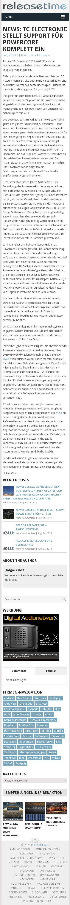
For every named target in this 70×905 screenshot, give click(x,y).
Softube (46, 730)
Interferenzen (24, 875)
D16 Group (25, 703)
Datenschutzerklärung (26, 857)
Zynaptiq (21, 763)
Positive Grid (26, 725)
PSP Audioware (13, 730)
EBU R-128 (60, 862)
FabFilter (46, 709)
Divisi (28, 862)
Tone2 (52, 752)
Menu (9, 16)
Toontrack (10, 757)
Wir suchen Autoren (37, 900)
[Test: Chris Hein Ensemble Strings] (56, 808)
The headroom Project (32, 752)
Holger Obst (9, 55)
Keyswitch (27, 879)
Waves (56, 757)
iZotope (37, 714)
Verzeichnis (58, 896)
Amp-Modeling (20, 849)
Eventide (33, 709)
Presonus (42, 725)
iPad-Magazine (50, 875)
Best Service (24, 698)
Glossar (57, 866)
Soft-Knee (59, 892)
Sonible (58, 730)
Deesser (13, 862)
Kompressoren (21, 883)
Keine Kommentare (41, 55)
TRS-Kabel (15, 896)
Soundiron (10, 741)
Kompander (47, 879)
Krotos (49, 714)
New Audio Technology (42, 719)
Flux (57, 709)
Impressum (47, 870)
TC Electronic (43, 747)
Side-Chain (39, 892)
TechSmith (10, 752)
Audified (9, 698)
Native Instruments (15, 719)
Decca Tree (56, 857)
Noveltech (9, 725)
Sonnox (27, 736)
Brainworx (40, 698)
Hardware (27, 870)
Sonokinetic (41, 736)
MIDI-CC (16, 887)
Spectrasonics (44, 741)
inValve (7, 358)
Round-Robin (18, 892)
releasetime (39, 844)
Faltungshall (21, 866)
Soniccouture (11, 736)
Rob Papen (31, 730)
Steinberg (9, 747)
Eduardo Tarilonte (14, 709)
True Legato (35, 896)
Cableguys (55, 698)
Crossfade (47, 853)
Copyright (27, 853)
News (24, 55)
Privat (31, 887)
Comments (19, 670)
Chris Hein (10, 703)
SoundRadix (26, 741)
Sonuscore (58, 736)
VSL (46, 757)
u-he (21, 757)
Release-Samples (52, 887)
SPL (58, 741)
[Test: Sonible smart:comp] (35, 811)
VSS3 (59, 412)
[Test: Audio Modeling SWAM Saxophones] (13, 811)
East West (41, 703)
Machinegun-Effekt (50, 883)
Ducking (43, 862)
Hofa (7, 714)
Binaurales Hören (47, 849)
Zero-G (8, 763)
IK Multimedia (21, 714)
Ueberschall (34, 757)
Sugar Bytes (25, 747)
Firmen (41, 866)
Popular (51, 670)
